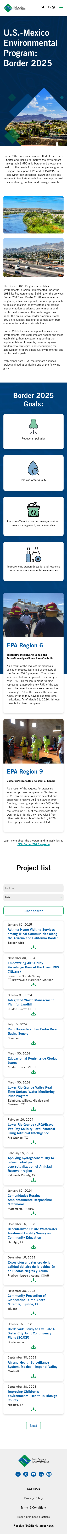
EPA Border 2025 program (34, 844)
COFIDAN (33, 1489)
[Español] (51, 7)
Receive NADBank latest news (33, 1526)
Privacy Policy (33, 1498)
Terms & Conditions (34, 1507)
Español (51, 7)
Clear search (33, 911)
